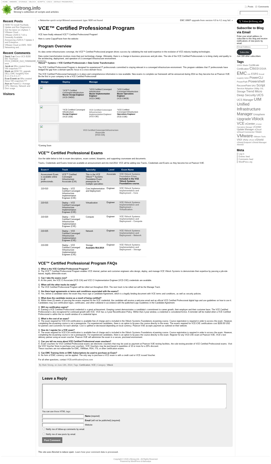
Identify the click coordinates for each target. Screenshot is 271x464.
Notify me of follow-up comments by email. (65, 429)
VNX (239, 139)
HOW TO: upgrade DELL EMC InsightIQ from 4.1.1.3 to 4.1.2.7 (18, 73)
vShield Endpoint (244, 142)
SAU (253, 86)
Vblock (110, 365)
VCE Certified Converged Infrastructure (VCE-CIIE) (100, 113)
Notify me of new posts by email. (61, 434)
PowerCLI (256, 77)
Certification (84, 365)
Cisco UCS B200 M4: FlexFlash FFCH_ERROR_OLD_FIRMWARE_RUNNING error (25, 60)
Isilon (246, 78)
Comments (263, 6)
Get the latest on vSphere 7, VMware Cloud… (18, 31)
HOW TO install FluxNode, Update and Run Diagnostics (18, 26)
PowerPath (242, 82)
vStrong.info (27, 8)
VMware (245, 135)
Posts (250, 6)
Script (260, 85)
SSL (262, 88)
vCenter (250, 123)
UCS (260, 95)
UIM (257, 99)
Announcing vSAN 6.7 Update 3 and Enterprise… (19, 41)
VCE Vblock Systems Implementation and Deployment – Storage (130, 247)
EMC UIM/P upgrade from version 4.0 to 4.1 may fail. (205, 20)
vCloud (258, 129)
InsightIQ (240, 78)
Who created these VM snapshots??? (18, 67)
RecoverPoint (244, 85)
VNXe (245, 140)
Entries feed (244, 156)
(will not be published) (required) (102, 420)
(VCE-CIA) (100, 132)
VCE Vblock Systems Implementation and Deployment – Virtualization (130, 206)
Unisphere (259, 114)
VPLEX (251, 140)
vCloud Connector (246, 132)
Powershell (256, 81)
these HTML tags (62, 411)
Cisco (254, 68)
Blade (245, 65)
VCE (93, 365)
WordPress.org (245, 162)
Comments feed (246, 159)
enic (249, 74)
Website (88, 425)
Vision (258, 132)
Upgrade (244, 119)
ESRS (254, 74)
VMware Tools (260, 137)
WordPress (135, 461)
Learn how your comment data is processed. (96, 452)
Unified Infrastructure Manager (248, 109)
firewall (261, 74)
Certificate (254, 65)
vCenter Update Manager (249, 128)
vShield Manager (259, 142)
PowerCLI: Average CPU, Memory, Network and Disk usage (17, 86)
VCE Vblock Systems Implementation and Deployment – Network (130, 233)
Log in (241, 154)
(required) (92, 416)
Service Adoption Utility (248, 88)
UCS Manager (245, 99)
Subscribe (244, 52)
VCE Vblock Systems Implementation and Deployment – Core (130, 190)
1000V (239, 65)
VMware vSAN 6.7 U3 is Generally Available (16, 36)
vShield (259, 139)
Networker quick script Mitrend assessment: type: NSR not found (71, 20)
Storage (241, 91)
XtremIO (240, 145)
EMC (242, 73)
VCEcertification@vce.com (80, 359)
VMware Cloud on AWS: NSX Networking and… (18, 46)
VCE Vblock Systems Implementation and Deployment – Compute (131, 218)
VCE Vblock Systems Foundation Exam (130, 175)
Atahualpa (146, 461)
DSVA (262, 68)
